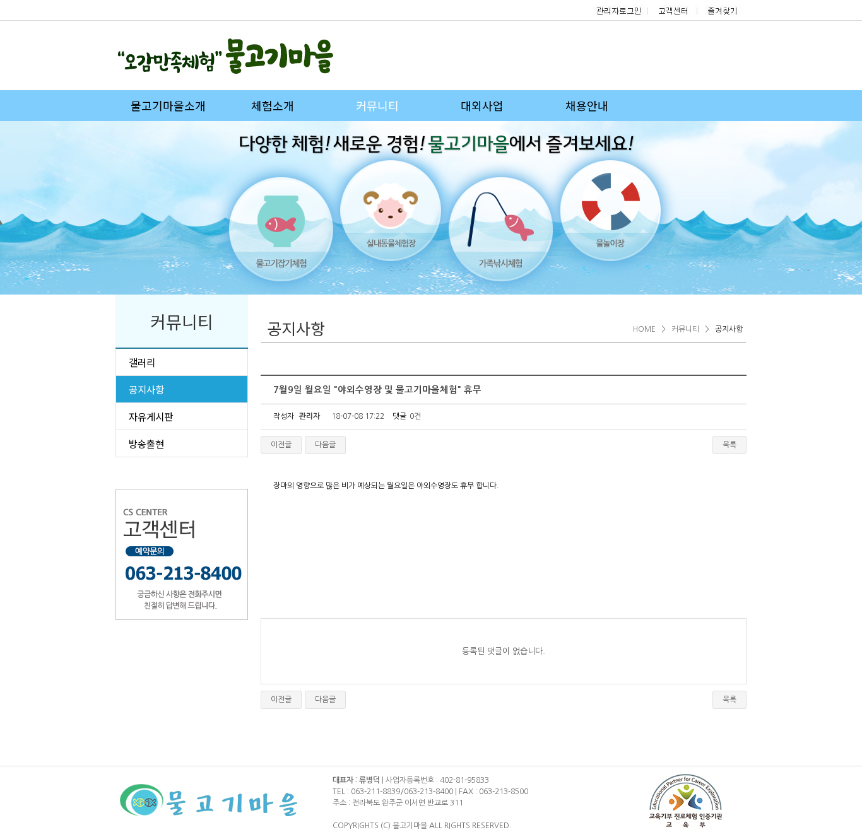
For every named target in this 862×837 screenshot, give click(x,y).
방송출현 (146, 443)
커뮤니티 (377, 105)
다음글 (325, 444)
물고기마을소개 (168, 105)
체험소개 (272, 105)
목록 (729, 444)
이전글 (281, 444)
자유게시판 (151, 416)
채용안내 (586, 105)
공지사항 (146, 389)
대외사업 (482, 105)
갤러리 (142, 362)
